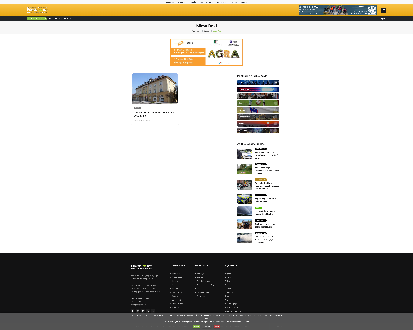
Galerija (228, 277)
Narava (175, 296)
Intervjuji (200, 277)
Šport (174, 285)
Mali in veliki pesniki (233, 311)
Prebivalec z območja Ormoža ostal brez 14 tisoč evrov (266, 155)
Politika (137, 108)
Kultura (175, 281)
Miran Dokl (217, 31)
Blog (227, 296)
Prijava (382, 19)
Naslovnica (170, 2)
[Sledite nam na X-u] (68, 19)
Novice (180, 2)
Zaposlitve (229, 292)
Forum (227, 285)
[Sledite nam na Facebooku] (59, 19)
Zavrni (217, 326)
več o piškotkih (206, 322)
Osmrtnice (201, 296)
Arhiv (201, 2)
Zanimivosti (176, 300)
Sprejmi (196, 326)
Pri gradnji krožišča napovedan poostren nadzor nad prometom (267, 186)
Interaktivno (222, 2)
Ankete (228, 289)
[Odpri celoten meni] (384, 10)
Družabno (176, 274)
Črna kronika (177, 277)
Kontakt (244, 2)
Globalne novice (203, 292)
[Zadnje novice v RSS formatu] (70, 19)
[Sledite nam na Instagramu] (62, 19)
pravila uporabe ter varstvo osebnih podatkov (231, 322)
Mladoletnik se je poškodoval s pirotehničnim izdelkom (267, 171)
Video (227, 281)
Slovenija (200, 274)
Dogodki (192, 2)
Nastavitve (207, 326)
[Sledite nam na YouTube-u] (65, 19)
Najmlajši (175, 307)
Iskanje (235, 2)
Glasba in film (177, 304)
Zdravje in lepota (203, 281)
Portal (208, 2)
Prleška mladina (231, 307)
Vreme (227, 300)
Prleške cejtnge (231, 304)
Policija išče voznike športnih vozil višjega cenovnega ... (264, 239)
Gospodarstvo (177, 292)
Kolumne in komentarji (205, 285)
